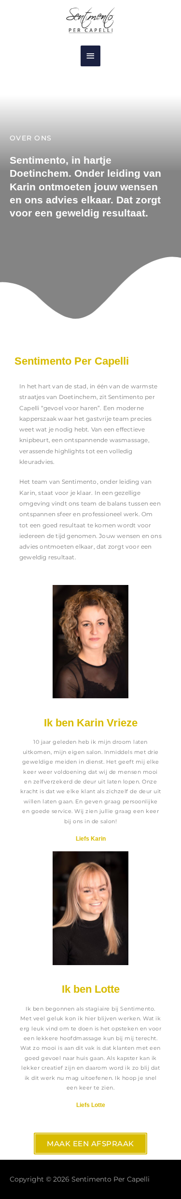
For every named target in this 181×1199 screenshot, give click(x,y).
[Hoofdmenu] (91, 56)
